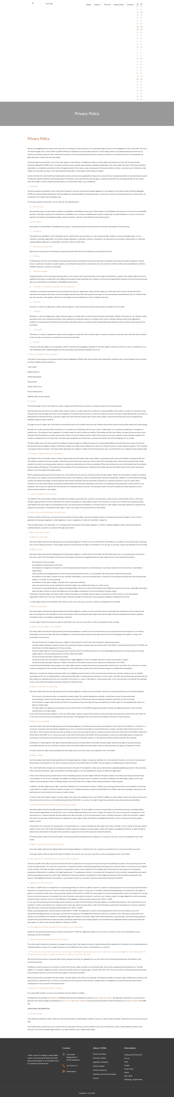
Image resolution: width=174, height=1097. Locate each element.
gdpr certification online (103, 998)
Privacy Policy (129, 1069)
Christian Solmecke (131, 1001)
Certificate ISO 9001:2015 (133, 1055)
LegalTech (54, 998)
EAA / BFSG (128, 1076)
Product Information (99, 1054)
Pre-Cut (126, 1058)
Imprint (126, 1072)
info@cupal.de (71, 1071)
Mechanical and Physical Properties (104, 1074)
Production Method (99, 1058)
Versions (96, 1078)
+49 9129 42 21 (72, 1066)
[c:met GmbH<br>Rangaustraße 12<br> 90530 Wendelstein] (63, 1054)
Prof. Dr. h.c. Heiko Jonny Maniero (73, 1001)
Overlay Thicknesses (100, 1070)
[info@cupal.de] (63, 1071)
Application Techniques (100, 1062)
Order (126, 1062)
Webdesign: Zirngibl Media (133, 1079)
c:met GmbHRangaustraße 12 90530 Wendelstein (73, 1057)
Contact (126, 1065)
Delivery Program (99, 1066)
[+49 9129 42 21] (63, 1065)
